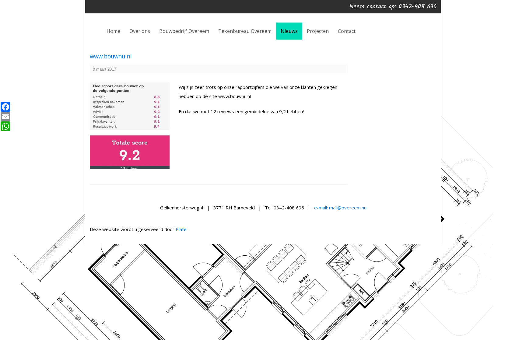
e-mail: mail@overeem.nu (340, 208)
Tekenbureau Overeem (245, 31)
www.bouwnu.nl (111, 56)
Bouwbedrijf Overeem (184, 31)
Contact (347, 31)
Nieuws (289, 31)
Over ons (139, 31)
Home (113, 31)
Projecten (318, 31)
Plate (181, 229)
